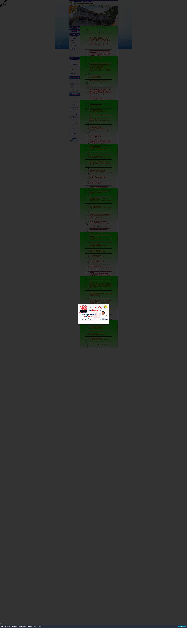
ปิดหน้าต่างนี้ (93, 322)
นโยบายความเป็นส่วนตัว (38, 626)
